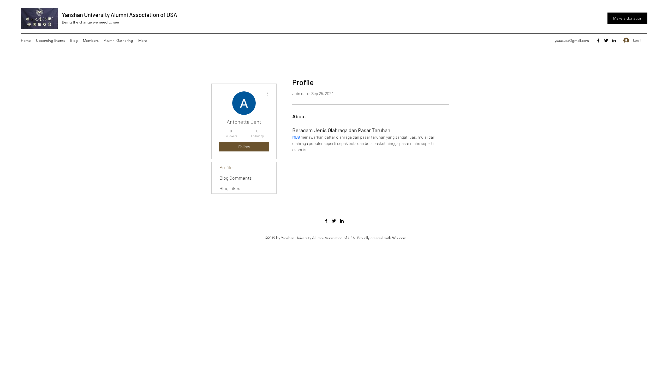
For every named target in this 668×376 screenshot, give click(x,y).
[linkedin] (614, 40)
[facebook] (598, 40)
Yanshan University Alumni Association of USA (119, 14)
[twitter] (606, 40)
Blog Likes (229, 188)
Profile (226, 167)
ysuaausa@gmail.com (572, 40)
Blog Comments (235, 178)
